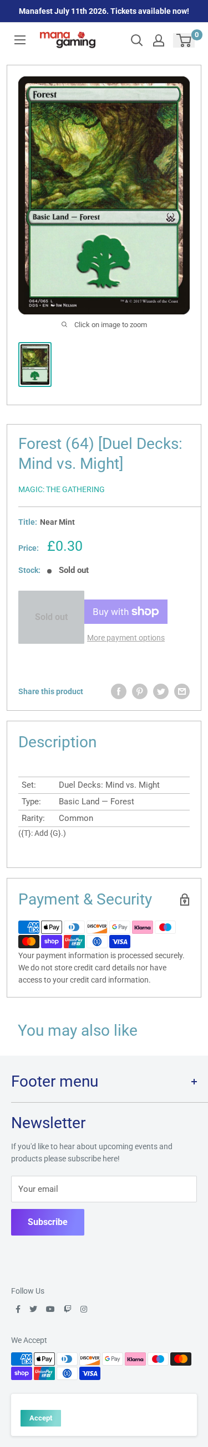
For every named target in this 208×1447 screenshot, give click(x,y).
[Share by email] (182, 691)
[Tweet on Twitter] (161, 691)
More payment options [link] (126, 637)
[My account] (158, 40)
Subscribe (48, 1222)
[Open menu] (20, 40)
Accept (40, 1418)
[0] (184, 40)
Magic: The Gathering (61, 489)
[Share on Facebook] (118, 691)
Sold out (51, 617)
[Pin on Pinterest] (140, 691)
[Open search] (137, 40)
